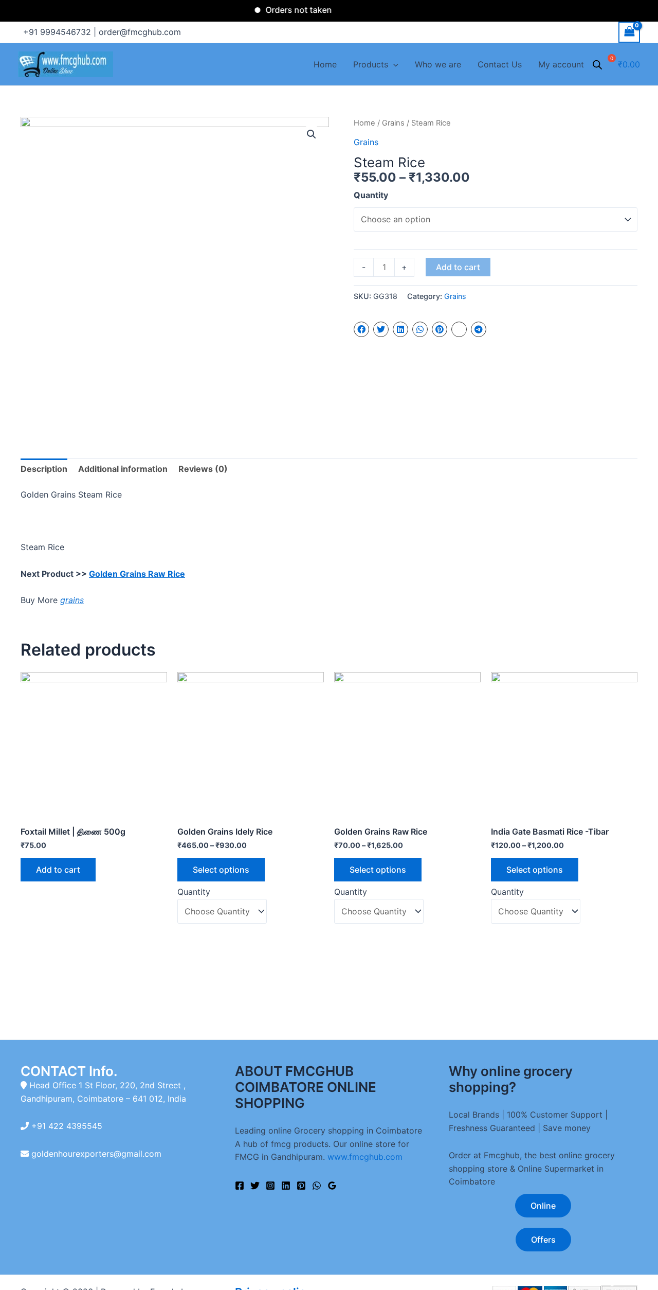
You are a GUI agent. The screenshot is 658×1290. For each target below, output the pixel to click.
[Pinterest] (301, 1185)
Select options (221, 869)
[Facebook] (239, 1185)
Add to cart (458, 267)
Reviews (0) (203, 469)
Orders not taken (285, 10)
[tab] (44, 469)
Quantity (371, 195)
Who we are (438, 64)
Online (543, 1205)
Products (370, 64)
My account (561, 64)
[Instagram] (270, 1185)
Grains (393, 123)
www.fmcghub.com (365, 1157)
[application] (393, 64)
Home (325, 64)
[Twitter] (255, 1185)
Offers (543, 1239)
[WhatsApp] (316, 1185)
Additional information (123, 469)
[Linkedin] (285, 1185)
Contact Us (500, 64)
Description (44, 469)
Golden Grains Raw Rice (137, 574)
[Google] (332, 1185)
